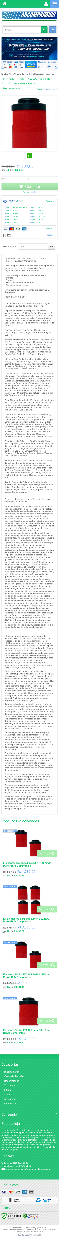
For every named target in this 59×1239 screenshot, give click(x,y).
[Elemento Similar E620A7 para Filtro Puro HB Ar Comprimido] (29, 1021)
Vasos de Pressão (14, 1076)
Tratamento (10, 1085)
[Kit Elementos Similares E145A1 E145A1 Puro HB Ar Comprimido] (29, 909)
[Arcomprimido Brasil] (29, 16)
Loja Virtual (15, 74)
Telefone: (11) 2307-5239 (15, 1163)
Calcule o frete (9, 246)
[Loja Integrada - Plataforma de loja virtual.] (30, 1235)
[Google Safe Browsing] (30, 1216)
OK (51, 246)
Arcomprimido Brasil (50, 89)
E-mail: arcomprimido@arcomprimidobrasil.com (27, 1169)
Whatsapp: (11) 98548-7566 (17, 1166)
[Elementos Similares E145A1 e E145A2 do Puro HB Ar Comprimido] (29, 854)
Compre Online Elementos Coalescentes (38, 74)
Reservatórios (11, 1081)
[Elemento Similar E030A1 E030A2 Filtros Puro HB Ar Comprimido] (29, 965)
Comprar (32, 186)
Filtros (7, 1090)
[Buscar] (44, 29)
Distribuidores (11, 1072)
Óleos (7, 1094)
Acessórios (10, 1099)
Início (6, 74)
